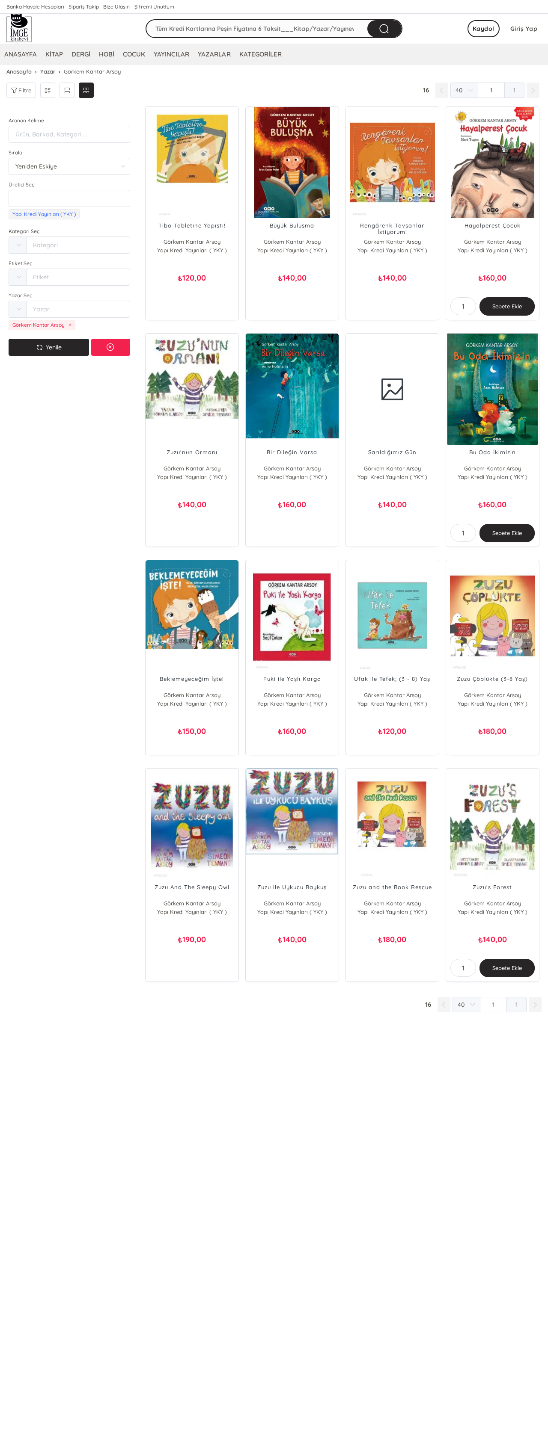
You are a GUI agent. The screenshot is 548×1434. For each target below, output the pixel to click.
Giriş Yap (524, 29)
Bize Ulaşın (116, 6)
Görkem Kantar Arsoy (192, 241)
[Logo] (19, 29)
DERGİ (80, 54)
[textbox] (69, 198)
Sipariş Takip (83, 6)
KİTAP (54, 54)
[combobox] (69, 198)
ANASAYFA (20, 54)
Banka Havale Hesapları (35, 6)
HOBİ (106, 54)
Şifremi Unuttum (154, 6)
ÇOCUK (134, 54)
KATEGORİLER (260, 54)
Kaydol (483, 29)
